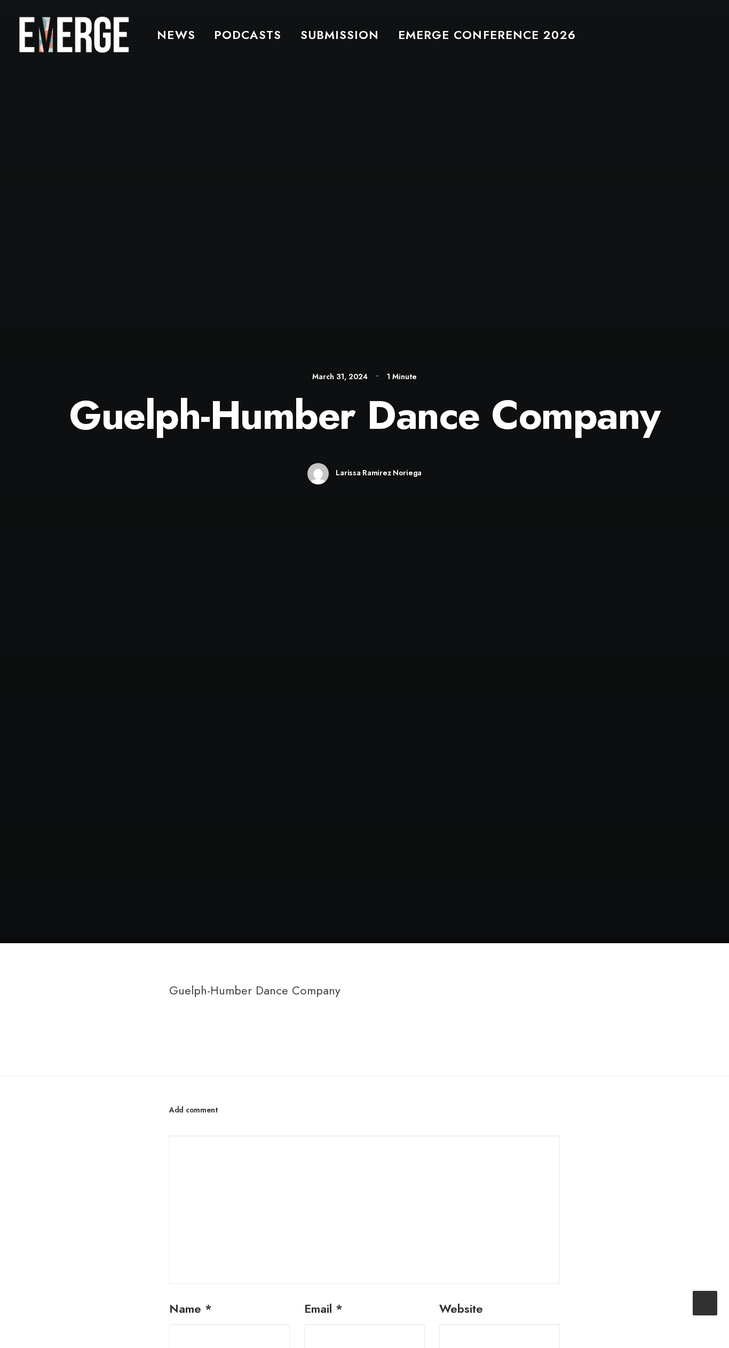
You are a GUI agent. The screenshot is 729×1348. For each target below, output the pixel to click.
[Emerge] (74, 34)
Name (190, 1308)
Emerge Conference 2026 (487, 34)
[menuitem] (175, 34)
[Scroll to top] (705, 1301)
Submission (339, 34)
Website (461, 1308)
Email (323, 1308)
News (176, 34)
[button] (705, 34)
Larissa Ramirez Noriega (379, 472)
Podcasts (248, 34)
